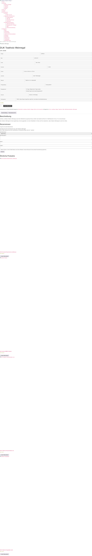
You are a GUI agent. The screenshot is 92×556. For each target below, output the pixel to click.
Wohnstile (4, 3)
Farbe (2, 62)
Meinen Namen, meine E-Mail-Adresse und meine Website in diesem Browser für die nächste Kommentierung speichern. (23, 149)
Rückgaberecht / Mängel (11, 25)
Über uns (4, 9)
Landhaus (6, 7)
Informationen (5, 12)
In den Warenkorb (4, 256)
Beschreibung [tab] (4, 112)
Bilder (5, 30)
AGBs (7, 26)
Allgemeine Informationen (9, 16)
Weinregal (75, 109)
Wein (63, 109)
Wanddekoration (7, 40)
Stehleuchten (6, 37)
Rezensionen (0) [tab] (12, 112)
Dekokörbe (6, 31)
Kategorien (4, 28)
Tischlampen (6, 39)
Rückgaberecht (3, 89)
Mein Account (9, 14)
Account (6, 13)
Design (2, 53)
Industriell (6, 5)
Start (1, 41)
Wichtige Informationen (9, 22)
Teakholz (60, 109)
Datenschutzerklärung (10, 27)
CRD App (8, 18)
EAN (1, 58)
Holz (50, 109)
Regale (32, 109)
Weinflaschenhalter (68, 109)
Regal (57, 109)
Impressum (8, 21)
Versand (2, 94)
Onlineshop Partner (10, 19)
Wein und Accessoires (38, 109)
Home (3, 1)
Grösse (2, 71)
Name (1, 141)
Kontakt (3, 10)
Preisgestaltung (9, 17)
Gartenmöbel (7, 32)
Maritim (5, 8)
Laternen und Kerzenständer (10, 34)
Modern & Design (7, 4)
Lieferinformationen (10, 23)
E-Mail (1, 145)
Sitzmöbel (6, 36)
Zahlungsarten (3, 99)
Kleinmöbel (20, 109)
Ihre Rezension (3, 135)
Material (2, 80)
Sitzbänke (6, 35)
